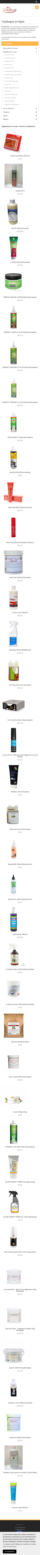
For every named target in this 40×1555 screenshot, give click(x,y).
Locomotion (9, 54)
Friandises (6, 112)
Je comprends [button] (9, 1551)
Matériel (5, 119)
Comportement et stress (13, 74)
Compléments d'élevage (13, 71)
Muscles (8, 64)
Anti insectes (9, 101)
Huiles (7, 84)
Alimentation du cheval (10, 48)
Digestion (9, 78)
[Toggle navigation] (37, 7)
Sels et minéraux (8, 108)
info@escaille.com (20, 1529)
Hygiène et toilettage (12, 104)
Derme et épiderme (12, 88)
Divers (8, 91)
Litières (5, 115)
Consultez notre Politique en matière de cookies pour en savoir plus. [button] (19, 1545)
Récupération (10, 58)
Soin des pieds (10, 97)
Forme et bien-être (11, 81)
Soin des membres (11, 94)
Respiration (9, 61)
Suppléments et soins (10, 52)
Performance (9, 68)
